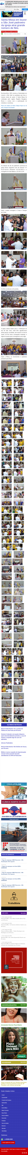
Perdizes (3, 1120)
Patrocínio (3, 1118)
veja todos (23, 1004)
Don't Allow (16, 9)
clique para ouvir (14, 819)
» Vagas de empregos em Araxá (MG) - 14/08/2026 (11, 879)
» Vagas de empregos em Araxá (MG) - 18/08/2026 (11, 867)
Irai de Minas (4, 1107)
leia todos (23, 913)
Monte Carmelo (4, 1110)
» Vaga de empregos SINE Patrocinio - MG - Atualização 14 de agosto (12, 873)
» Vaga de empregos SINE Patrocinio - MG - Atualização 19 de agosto (12, 860)
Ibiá (2, 1105)
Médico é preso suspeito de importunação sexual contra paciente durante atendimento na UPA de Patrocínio (13, 753)
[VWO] (5, 9)
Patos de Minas (4, 1115)
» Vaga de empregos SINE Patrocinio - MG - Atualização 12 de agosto (12, 885)
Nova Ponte (4, 1113)
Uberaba (3, 1128)
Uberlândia (4, 1131)
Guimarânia (4, 1102)
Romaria (3, 1125)
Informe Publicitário (7, 743)
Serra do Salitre (5, 1123)
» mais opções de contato (8, 1142)
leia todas (23, 854)
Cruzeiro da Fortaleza (6, 1100)
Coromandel (4, 1097)
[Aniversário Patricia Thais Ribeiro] (14, 1015)
